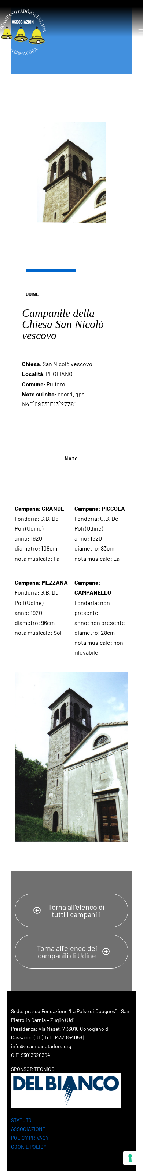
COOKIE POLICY (29, 1146)
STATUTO (21, 1120)
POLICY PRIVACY (30, 1138)
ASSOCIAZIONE (28, 1129)
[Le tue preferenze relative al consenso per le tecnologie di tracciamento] (130, 1158)
